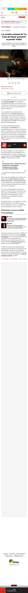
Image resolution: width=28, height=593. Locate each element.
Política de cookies (8, 555)
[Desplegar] (14, 585)
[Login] (26, 12)
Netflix (20, 259)
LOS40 (3, 9)
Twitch (20, 524)
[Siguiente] (26, 27)
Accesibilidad (12, 553)
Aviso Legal (5, 553)
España (3, 17)
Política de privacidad (20, 553)
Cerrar (25, 21)
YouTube (11, 524)
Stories (22, 524)
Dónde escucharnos (19, 556)
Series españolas (14, 259)
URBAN (22, 9)
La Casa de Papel (5, 259)
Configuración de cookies (19, 555)
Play (26, 590)
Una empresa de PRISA (14, 561)
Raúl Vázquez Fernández (7, 86)
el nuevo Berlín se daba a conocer (13, 118)
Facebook (9, 83)
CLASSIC (10, 9)
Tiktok (8, 524)
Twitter (12, 83)
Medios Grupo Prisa (14, 565)
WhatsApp (15, 83)
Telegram (18, 83)
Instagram (5, 524)
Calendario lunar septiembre (20, 27)
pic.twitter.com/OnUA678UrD (10, 169)
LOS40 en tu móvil (9, 556)
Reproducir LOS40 (24, 145)
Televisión (7, 30)
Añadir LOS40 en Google (15, 93)
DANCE (16, 9)
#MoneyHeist (6, 163)
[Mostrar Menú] (2, 12)
